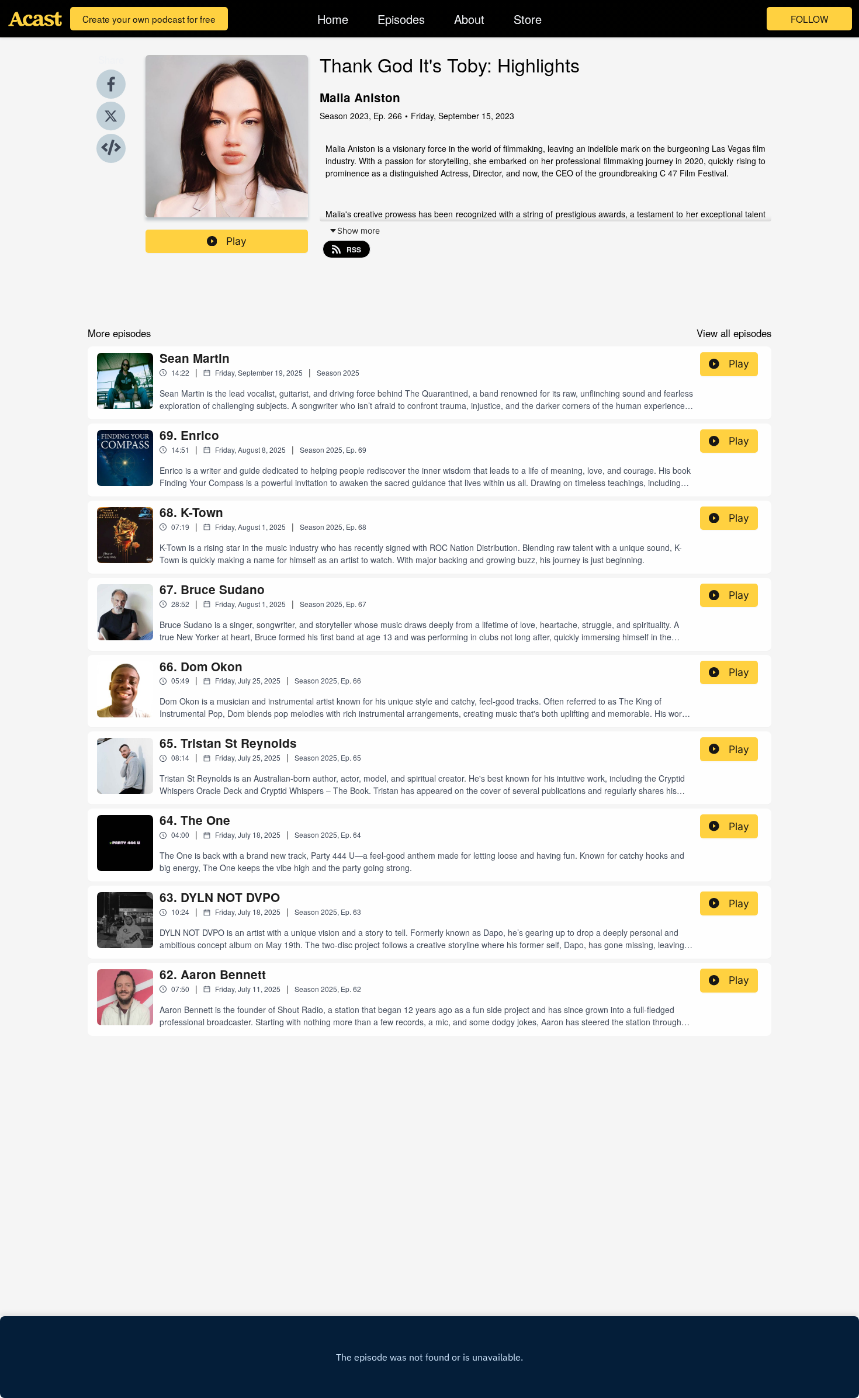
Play (236, 241)
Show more (358, 230)
